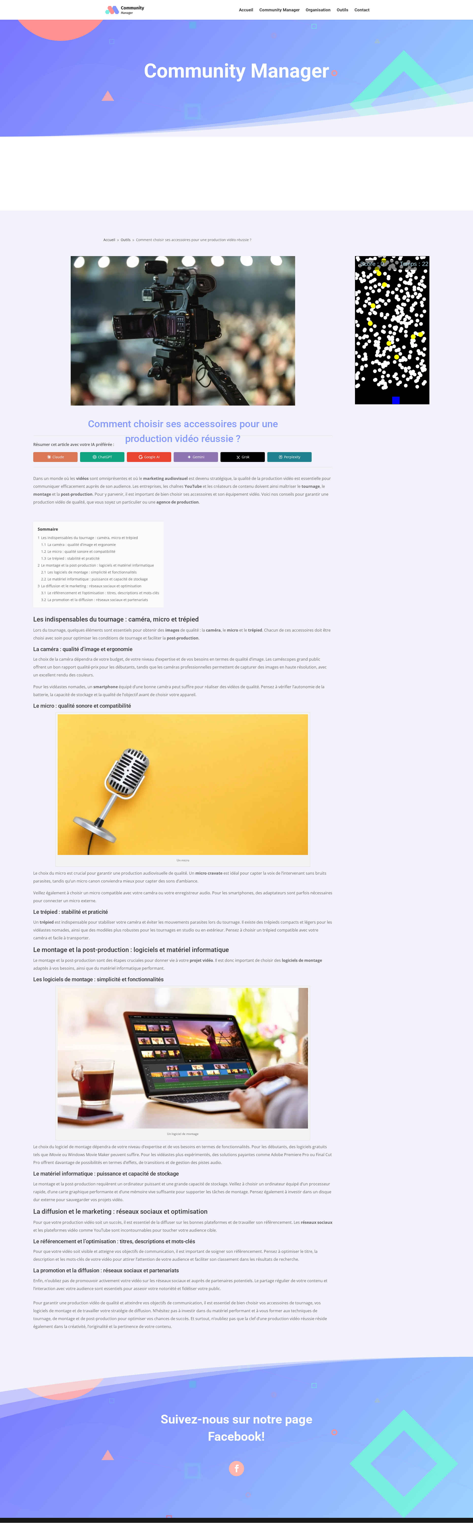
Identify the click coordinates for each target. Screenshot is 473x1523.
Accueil (246, 10)
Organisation (318, 10)
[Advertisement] (236, 173)
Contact (362, 10)
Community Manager (279, 10)
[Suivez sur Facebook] (236, 1468)
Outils (342, 10)
